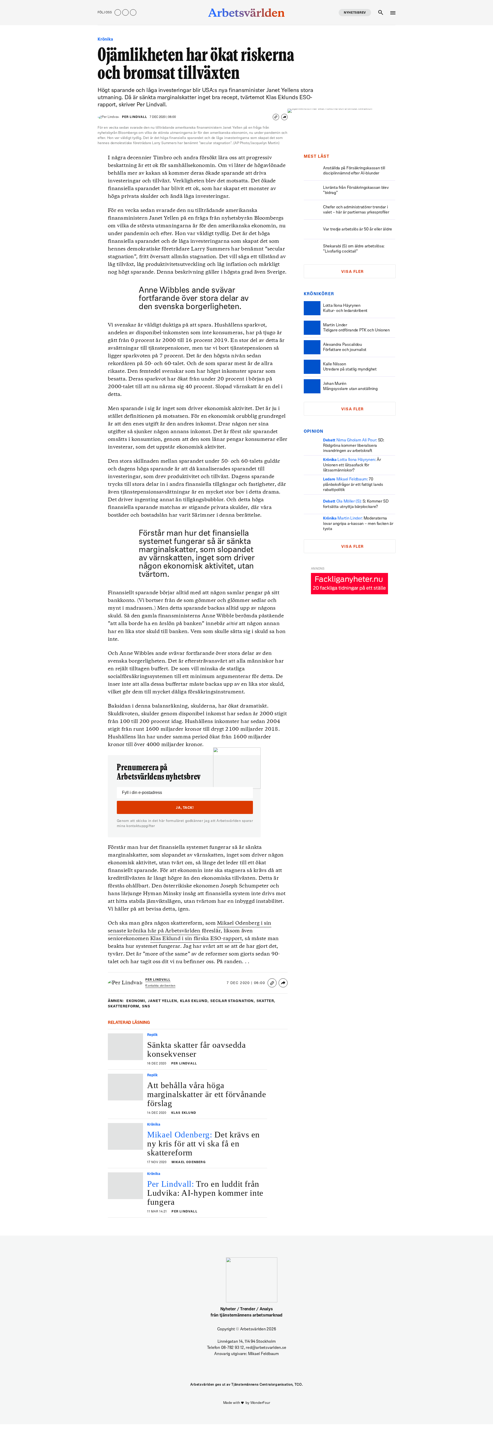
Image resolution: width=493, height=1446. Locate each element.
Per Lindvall (134, 117)
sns (146, 1006)
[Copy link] (276, 117)
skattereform (124, 1006)
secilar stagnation (232, 1001)
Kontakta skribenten (160, 985)
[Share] (284, 117)
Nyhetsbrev (355, 12)
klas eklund (194, 1001)
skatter (266, 1001)
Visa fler (352, 272)
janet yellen (163, 1001)
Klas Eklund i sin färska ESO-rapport (196, 938)
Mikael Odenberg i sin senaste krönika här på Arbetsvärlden (189, 927)
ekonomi (136, 1001)
